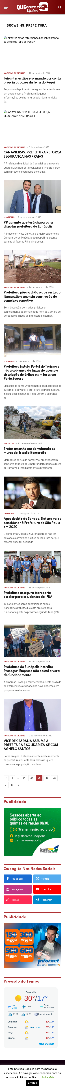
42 (31, 778)
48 (11, 785)
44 (47, 778)
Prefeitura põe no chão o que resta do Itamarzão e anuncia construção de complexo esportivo (32, 296)
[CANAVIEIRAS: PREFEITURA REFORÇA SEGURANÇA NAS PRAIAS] (32, 126)
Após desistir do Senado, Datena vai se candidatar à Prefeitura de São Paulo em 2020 (32, 523)
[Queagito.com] (32, 7)
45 (54, 778)
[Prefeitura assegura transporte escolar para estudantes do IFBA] (32, 567)
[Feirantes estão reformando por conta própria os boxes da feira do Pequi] (32, 52)
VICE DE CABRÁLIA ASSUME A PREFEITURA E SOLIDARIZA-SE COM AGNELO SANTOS (31, 745)
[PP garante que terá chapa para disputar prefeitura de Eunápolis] (32, 196)
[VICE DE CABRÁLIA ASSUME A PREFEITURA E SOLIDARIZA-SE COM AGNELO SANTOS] (32, 715)
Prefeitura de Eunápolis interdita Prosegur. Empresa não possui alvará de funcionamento (32, 671)
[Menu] (6, 7)
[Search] (59, 7)
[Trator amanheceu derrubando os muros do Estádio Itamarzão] (32, 422)
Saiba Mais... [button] (49, 1077)
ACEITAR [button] (32, 1083)
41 (24, 778)
